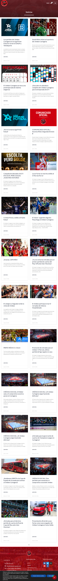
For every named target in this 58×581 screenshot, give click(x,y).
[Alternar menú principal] (55, 3)
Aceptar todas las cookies (38, 575)
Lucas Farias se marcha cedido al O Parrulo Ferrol (43, 175)
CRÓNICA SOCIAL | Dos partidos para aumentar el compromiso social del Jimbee (42, 480)
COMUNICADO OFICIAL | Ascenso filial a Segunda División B (43, 132)
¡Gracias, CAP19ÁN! (11, 260)
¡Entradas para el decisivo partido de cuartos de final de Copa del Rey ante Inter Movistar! (13, 524)
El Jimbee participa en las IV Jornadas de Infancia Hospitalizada (41, 306)
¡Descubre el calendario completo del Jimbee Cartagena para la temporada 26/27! (43, 88)
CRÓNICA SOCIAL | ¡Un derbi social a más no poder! (42, 567)
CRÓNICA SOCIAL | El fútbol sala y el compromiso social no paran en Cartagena (14, 394)
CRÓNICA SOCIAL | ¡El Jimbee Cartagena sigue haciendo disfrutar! (42, 394)
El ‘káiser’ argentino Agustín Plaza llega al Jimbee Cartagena (42, 219)
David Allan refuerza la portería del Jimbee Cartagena (42, 40)
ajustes (17, 577)
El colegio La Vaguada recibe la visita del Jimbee (14, 305)
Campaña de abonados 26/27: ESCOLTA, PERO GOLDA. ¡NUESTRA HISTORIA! (14, 176)
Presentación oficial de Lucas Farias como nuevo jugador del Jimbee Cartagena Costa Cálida (42, 523)
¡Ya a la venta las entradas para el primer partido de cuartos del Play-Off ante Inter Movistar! (43, 262)
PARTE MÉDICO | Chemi (12, 348)
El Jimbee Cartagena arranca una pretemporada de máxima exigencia (15, 88)
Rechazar (51, 575)
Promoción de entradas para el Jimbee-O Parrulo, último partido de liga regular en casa (42, 350)
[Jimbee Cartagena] (4, 3)
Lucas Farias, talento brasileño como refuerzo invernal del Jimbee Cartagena (14, 568)
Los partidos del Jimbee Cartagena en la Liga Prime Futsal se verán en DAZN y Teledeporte (13, 42)
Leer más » (6, 56)
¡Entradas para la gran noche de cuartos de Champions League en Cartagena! (43, 438)
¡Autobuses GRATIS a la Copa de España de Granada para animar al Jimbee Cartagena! (14, 480)
